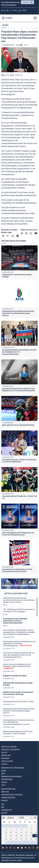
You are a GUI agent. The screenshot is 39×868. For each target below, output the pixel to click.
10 (6, 832)
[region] (20, 668)
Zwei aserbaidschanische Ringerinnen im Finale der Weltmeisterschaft (18, 534)
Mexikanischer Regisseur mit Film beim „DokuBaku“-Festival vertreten (18, 732)
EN (8, 10)
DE (11, 10)
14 (26, 832)
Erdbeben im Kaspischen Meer (15, 676)
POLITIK (4, 753)
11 (10, 832)
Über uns (5, 792)
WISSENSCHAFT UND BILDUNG (12, 768)
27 (21, 839)
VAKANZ (4, 801)
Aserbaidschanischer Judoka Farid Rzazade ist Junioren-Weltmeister (19, 461)
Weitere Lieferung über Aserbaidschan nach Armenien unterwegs (18, 693)
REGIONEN (5, 758)
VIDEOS (4, 782)
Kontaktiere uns (8, 789)
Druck (18, 45)
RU (5, 10)
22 (31, 836)
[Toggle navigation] (34, 18)
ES (16, 10)
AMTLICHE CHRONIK (9, 747)
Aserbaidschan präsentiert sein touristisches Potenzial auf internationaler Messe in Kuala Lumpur (19, 600)
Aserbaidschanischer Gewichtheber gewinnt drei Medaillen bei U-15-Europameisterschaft (19, 352)
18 (10, 836)
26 (16, 839)
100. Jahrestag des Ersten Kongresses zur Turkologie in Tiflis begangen (19, 610)
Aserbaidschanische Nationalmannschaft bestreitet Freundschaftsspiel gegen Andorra (18, 313)
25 (10, 839)
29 (31, 839)
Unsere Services (8, 798)
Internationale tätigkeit (12, 795)
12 (16, 832)
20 (21, 836)
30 (36, 839)
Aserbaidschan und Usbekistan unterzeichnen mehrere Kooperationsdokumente (15, 621)
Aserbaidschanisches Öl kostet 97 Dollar (18, 702)
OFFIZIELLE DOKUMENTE (10, 750)
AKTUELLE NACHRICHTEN (15, 593)
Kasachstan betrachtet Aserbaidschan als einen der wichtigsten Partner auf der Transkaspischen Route (19, 655)
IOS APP (4, 813)
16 (36, 832)
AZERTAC (18, 75)
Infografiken (6, 779)
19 (16, 836)
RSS (2, 807)
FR (13, 10)
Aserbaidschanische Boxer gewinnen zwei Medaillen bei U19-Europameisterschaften (18, 390)
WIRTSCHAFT (6, 755)
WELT (3, 774)
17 (6, 836)
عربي (20, 10)
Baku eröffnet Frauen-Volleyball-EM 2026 (18, 425)
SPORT (5, 25)
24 (6, 839)
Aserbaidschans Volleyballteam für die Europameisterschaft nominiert (17, 570)
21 (26, 836)
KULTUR (4, 764)
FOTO (3, 785)
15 (31, 832)
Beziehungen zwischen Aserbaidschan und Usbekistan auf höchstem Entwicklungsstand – (19, 643)
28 (26, 839)
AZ (2, 10)
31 (6, 842)
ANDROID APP (6, 810)
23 (36, 836)
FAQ (2, 804)
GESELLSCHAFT (7, 761)
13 (21, 832)
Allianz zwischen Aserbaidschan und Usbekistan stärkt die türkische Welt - (17, 666)
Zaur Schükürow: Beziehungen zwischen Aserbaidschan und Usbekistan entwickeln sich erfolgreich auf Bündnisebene (19, 632)
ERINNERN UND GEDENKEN (11, 777)
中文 (24, 10)
